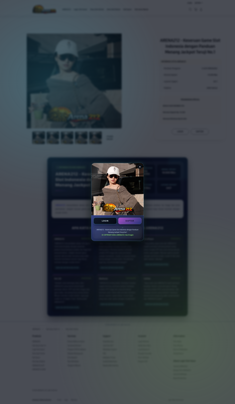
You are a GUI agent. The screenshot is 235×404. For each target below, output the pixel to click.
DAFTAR (130, 221)
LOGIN (105, 221)
